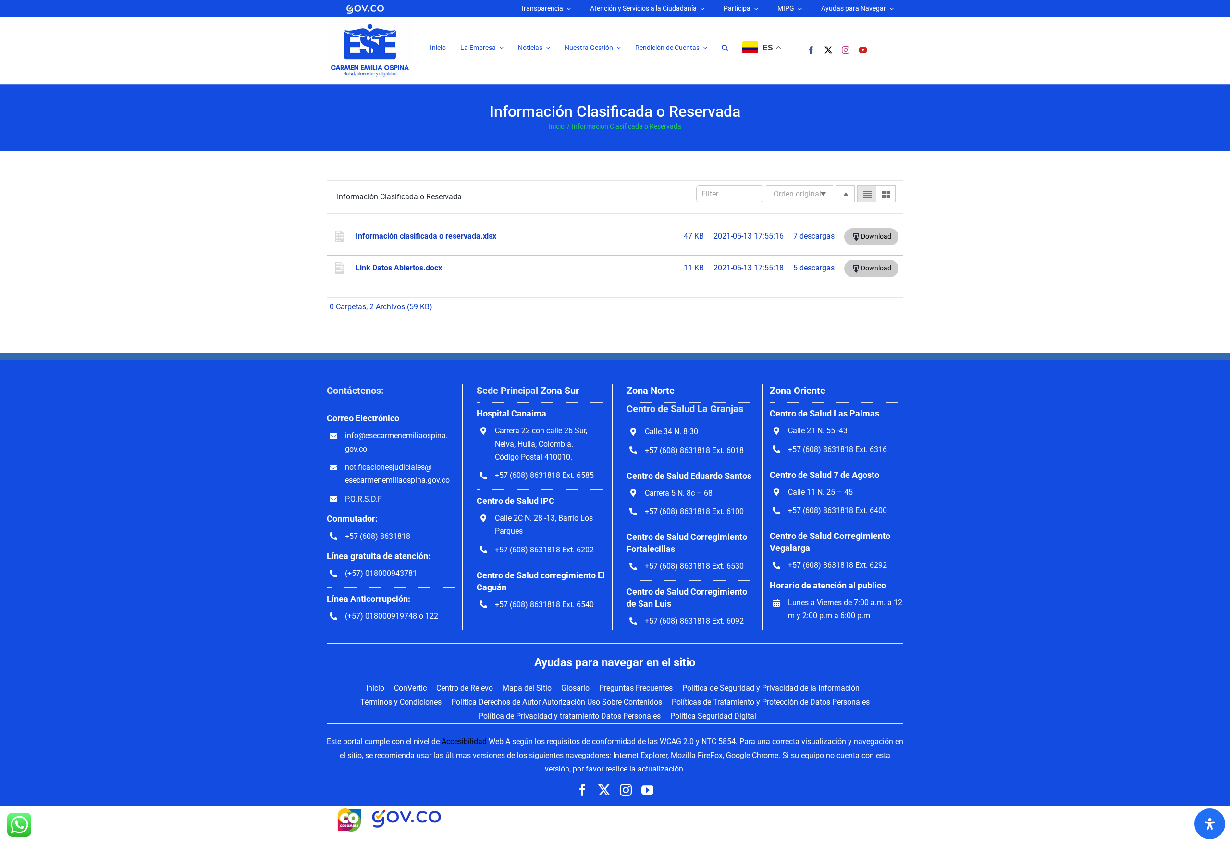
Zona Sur (560, 390)
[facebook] (811, 50)
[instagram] (845, 50)
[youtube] (863, 50)
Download (876, 236)
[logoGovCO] (365, 6)
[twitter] (828, 50)
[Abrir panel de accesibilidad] (1209, 823)
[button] (724, 47)
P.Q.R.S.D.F (363, 498)
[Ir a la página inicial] (370, 25)
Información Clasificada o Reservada (399, 196)
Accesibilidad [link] (464, 741)
